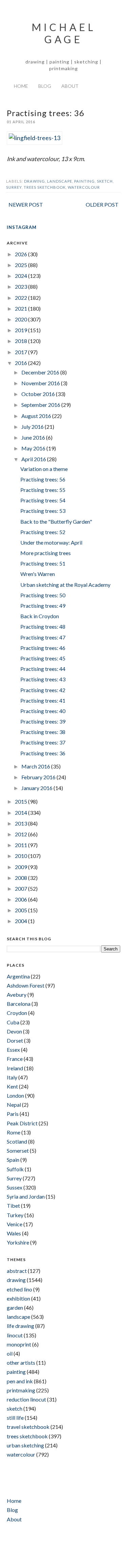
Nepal (14, 1104)
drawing (34, 181)
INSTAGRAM (22, 227)
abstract (17, 1270)
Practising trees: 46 (42, 648)
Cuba (13, 1022)
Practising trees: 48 (42, 626)
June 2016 (33, 437)
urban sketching (25, 1445)
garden (15, 1307)
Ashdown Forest (25, 985)
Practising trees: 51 (42, 563)
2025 (21, 265)
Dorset (15, 1040)
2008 (21, 877)
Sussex (14, 1187)
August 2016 (36, 416)
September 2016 (41, 404)
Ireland (15, 1068)
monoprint (19, 1344)
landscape (59, 181)
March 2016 (36, 766)
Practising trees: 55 (42, 490)
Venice (14, 1224)
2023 (21, 286)
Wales (14, 1233)
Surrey (14, 187)
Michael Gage (63, 33)
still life (15, 1417)
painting (84, 181)
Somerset (18, 1150)
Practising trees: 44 (42, 668)
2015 (21, 801)
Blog (44, 86)
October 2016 (38, 394)
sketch (105, 181)
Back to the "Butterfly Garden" (56, 521)
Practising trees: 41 (42, 700)
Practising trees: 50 (42, 595)
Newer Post (25, 204)
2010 (21, 856)
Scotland (17, 1141)
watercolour (84, 187)
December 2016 (40, 372)
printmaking (21, 1390)
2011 (21, 845)
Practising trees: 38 (42, 732)
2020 (21, 319)
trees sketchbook (45, 187)
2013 (21, 823)
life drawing (20, 1326)
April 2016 (34, 459)
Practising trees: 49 (42, 605)
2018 (21, 341)
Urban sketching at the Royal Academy (65, 584)
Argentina (18, 976)
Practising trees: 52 (42, 532)
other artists (21, 1362)
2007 (21, 888)
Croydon (17, 1013)
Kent (12, 1086)
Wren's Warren (37, 574)
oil (10, 1353)
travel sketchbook (28, 1426)
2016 (21, 363)
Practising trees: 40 (42, 711)
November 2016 (41, 383)
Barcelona (18, 1003)
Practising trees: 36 (42, 753)
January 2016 (37, 788)
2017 (21, 352)
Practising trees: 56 (42, 479)
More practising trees (45, 553)
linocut (15, 1335)
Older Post (102, 204)
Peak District (22, 1123)
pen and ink (20, 1381)
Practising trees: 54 (42, 500)
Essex (13, 1049)
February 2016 (39, 777)
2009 (21, 867)
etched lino (19, 1289)
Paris (13, 1113)
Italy (12, 1077)
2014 (21, 812)
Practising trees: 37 (42, 742)
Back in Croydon (39, 616)
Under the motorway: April (51, 542)
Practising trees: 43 (42, 679)
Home (21, 86)
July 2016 (33, 426)
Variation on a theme (44, 469)
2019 (21, 330)
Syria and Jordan (26, 1196)
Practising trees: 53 (42, 510)
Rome (13, 1132)
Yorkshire (18, 1242)
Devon (14, 1031)
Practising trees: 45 (42, 658)
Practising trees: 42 (42, 690)
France (15, 1058)
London (15, 1095)
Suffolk (15, 1169)
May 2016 (33, 448)
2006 (21, 899)
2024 (21, 275)
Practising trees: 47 (42, 637)
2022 (21, 297)
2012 (21, 834)
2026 (21, 254)
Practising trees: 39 (42, 721)
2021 (21, 308)
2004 (21, 921)
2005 (21, 910)
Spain (13, 1159)
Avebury (16, 994)
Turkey (15, 1215)
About (70, 86)
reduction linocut (26, 1399)
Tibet (13, 1205)
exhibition (18, 1298)
